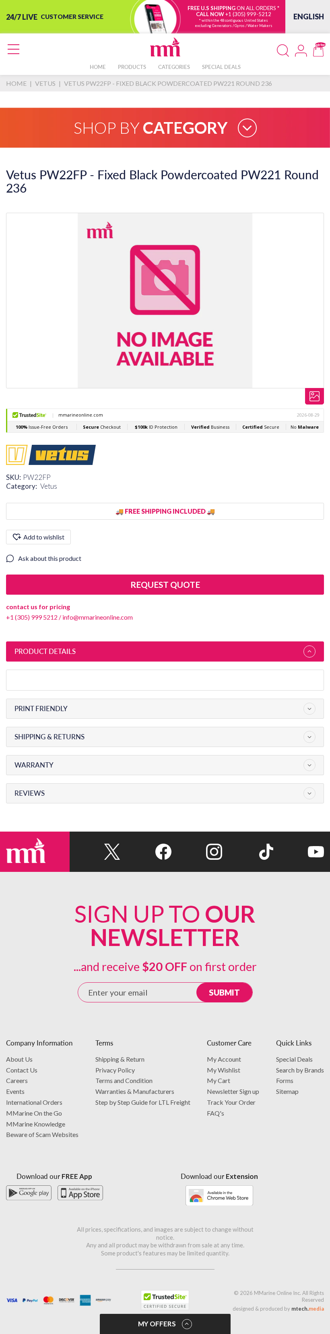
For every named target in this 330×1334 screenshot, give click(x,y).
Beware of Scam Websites (42, 1134)
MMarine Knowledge (35, 1124)
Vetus (48, 486)
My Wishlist (223, 1070)
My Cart (218, 1080)
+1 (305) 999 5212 (32, 617)
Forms (284, 1080)
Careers (17, 1080)
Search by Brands (300, 1070)
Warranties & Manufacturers (134, 1091)
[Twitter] (95, 852)
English (308, 16)
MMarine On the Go (34, 1113)
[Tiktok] (247, 852)
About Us (19, 1059)
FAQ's (215, 1113)
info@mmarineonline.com (97, 617)
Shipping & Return (119, 1059)
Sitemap (287, 1091)
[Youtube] (298, 852)
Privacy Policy (115, 1070)
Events (15, 1091)
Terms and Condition (124, 1080)
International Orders (34, 1102)
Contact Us (21, 1070)
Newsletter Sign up (233, 1091)
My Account (224, 1059)
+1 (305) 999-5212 (248, 14)
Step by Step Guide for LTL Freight (142, 1102)
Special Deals (294, 1059)
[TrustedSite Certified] (165, 1300)
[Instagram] (196, 852)
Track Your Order (231, 1102)
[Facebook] (145, 852)
